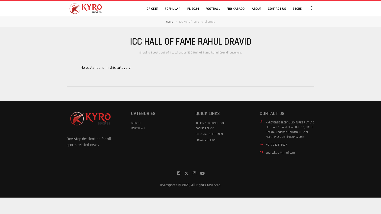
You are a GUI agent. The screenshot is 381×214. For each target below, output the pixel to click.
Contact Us (277, 8)
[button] (312, 8)
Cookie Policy (205, 128)
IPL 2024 (193, 8)
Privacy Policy (206, 140)
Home (169, 22)
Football (213, 8)
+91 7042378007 (276, 145)
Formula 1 (172, 8)
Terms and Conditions (210, 123)
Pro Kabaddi (235, 8)
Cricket (153, 8)
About (257, 8)
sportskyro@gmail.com (280, 153)
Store (297, 8)
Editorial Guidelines (209, 134)
